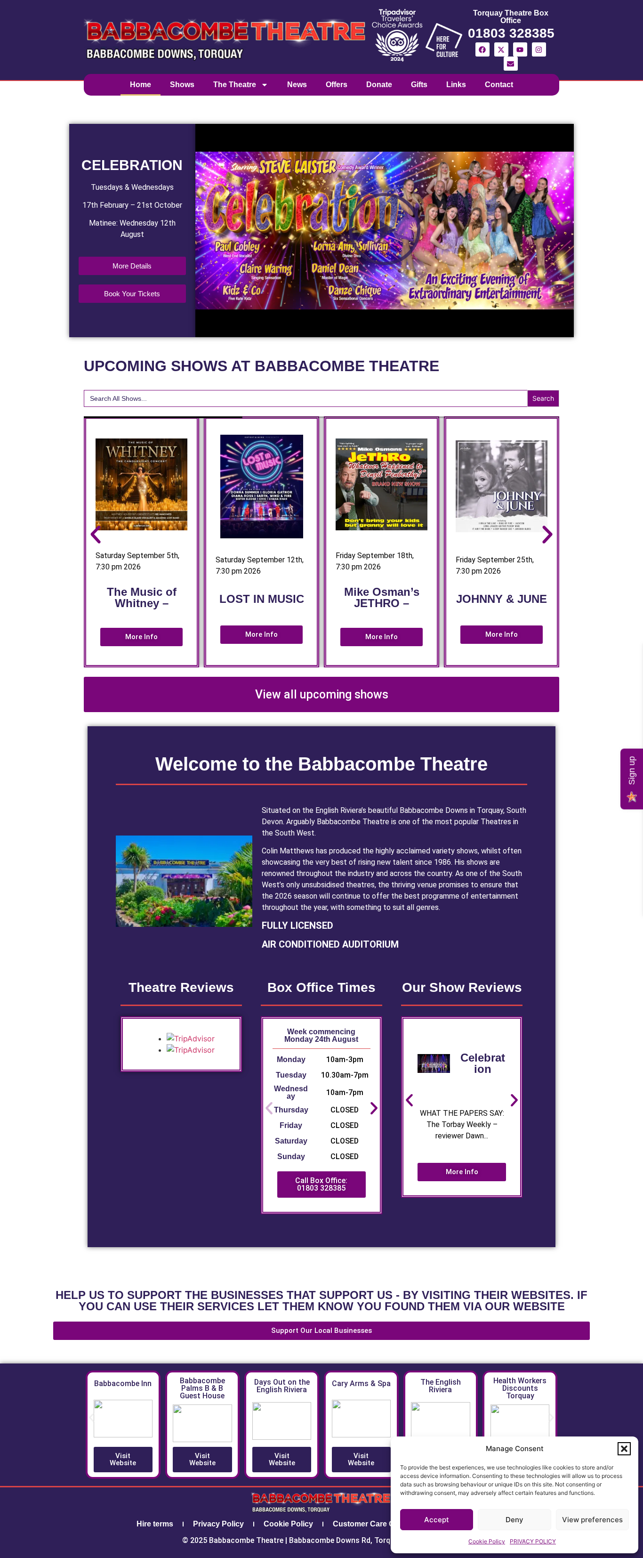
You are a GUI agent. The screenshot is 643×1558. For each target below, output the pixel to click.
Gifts (419, 85)
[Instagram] (539, 49)
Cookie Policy (486, 1541)
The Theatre (234, 85)
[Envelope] (511, 64)
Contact (499, 85)
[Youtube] (520, 49)
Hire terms (155, 1524)
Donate (379, 85)
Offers (336, 85)
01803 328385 (511, 33)
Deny (514, 1519)
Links (456, 85)
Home (140, 85)
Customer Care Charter (374, 1524)
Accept (436, 1519)
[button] (624, 1448)
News (297, 85)
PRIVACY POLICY (533, 1541)
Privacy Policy (218, 1524)
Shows (182, 85)
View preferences (592, 1519)
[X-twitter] (501, 49)
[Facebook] (482, 49)
